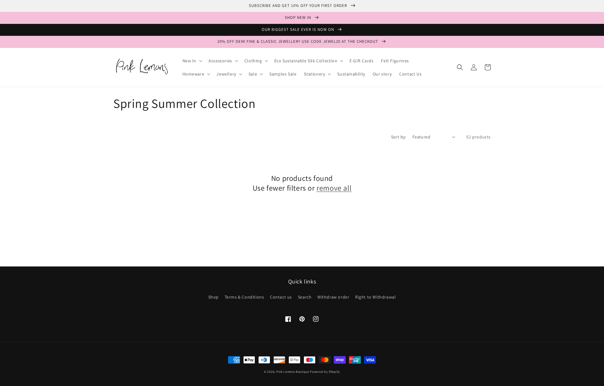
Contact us (281, 297)
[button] (192, 60)
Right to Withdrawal (375, 297)
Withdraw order (333, 297)
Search (305, 297)
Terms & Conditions (244, 297)
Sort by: (398, 137)
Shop (213, 297)
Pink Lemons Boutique (292, 372)
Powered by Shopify (325, 372)
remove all (333, 188)
